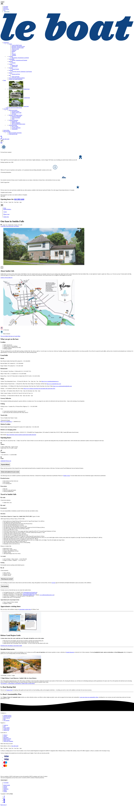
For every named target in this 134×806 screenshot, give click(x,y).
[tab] (3, 226)
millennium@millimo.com (28, 594)
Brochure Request (7, 716)
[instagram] (4, 798)
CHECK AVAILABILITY (6, 277)
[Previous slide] (2, 196)
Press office (5, 737)
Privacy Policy (6, 727)
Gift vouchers (6, 720)
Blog (4, 719)
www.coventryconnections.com (29, 593)
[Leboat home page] (67, 40)
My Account (6, 9)
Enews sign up (6, 717)
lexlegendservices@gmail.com (30, 592)
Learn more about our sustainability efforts (89, 697)
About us (5, 735)
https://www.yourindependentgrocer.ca (50, 381)
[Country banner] (2, 4)
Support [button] (2, 722)
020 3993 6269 (19, 199)
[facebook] (4, 796)
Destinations (6, 42)
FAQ (4, 726)
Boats (4, 80)
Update (2, 1)
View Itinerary (18, 683)
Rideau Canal (6, 214)
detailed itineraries (70, 652)
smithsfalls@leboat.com (6, 460)
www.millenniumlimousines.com (47, 594)
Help (4, 10)
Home (4, 208)
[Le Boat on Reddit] (4, 802)
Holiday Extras (66, 475)
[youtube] (4, 800)
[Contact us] (1, 143)
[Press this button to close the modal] (2, 205)
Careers (5, 736)
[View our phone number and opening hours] (2, 141)
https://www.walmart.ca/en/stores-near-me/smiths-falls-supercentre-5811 (39, 388)
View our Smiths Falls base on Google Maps (10, 336)
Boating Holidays (7, 209)
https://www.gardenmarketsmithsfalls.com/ (62, 386)
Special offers (6, 130)
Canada (5, 211)
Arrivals (53, 582)
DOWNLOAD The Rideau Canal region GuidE (11, 645)
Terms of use (6, 730)
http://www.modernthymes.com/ (54, 383)
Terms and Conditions (8, 741)
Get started (5, 108)
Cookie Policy (6, 729)
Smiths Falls (6, 216)
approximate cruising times (25, 609)
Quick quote (6, 11)
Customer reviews (7, 715)
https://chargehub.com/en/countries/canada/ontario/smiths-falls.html (21, 434)
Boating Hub (9, 690)
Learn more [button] (3, 732)
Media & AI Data (7, 738)
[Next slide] (4, 196)
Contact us (5, 725)
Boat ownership (6, 131)
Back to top (3, 804)
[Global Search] (1, 137)
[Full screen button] (2, 267)
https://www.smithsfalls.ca (6, 421)
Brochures (5, 7)
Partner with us (6, 740)
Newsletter (5, 6)
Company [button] (3, 713)
